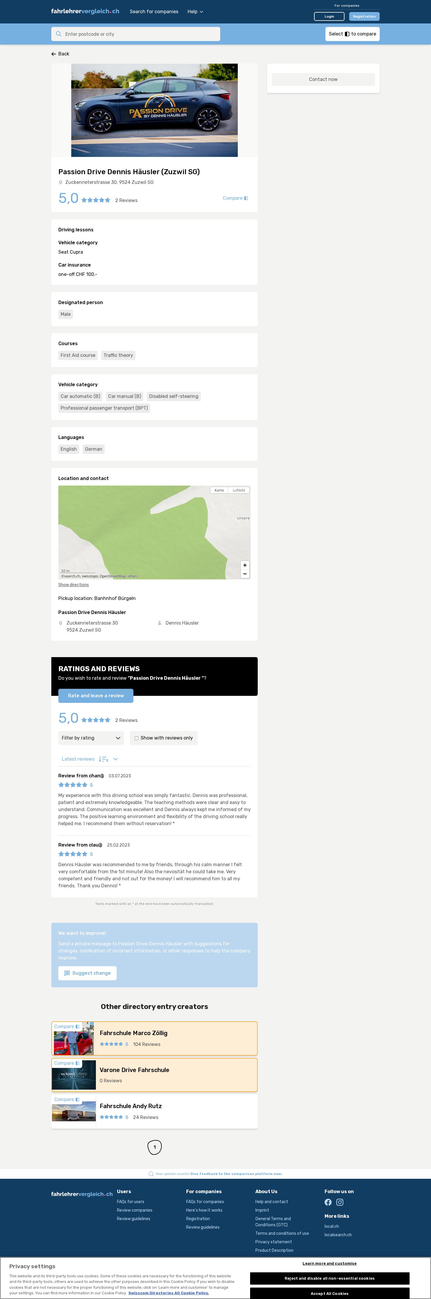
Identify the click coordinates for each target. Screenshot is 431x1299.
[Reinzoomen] (245, 565)
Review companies (134, 1210)
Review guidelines (133, 1218)
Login (329, 16)
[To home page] (87, 11)
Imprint (262, 1210)
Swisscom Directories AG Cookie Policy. (168, 1293)
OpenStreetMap (113, 576)
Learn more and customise (330, 1263)
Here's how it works (204, 1210)
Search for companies (154, 11)
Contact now (323, 79)
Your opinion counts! (219, 1174)
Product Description (274, 1250)
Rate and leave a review (96, 695)
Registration (364, 16)
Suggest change (91, 973)
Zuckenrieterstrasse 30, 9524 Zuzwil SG (109, 182)
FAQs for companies (205, 1201)
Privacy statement (273, 1241)
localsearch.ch (338, 1234)
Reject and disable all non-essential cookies (330, 1278)
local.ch (332, 1226)
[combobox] (141, 34)
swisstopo (90, 576)
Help (192, 11)
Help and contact (271, 1201)
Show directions (73, 584)
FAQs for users (130, 1201)
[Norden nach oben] (245, 500)
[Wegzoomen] (245, 573)
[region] (154, 532)
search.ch (72, 576)
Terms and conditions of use (282, 1233)
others (133, 576)
